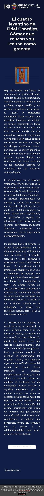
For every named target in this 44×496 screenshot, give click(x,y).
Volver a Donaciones (23, 447)
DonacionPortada (12, 470)
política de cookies (24, 491)
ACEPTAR (22, 494)
